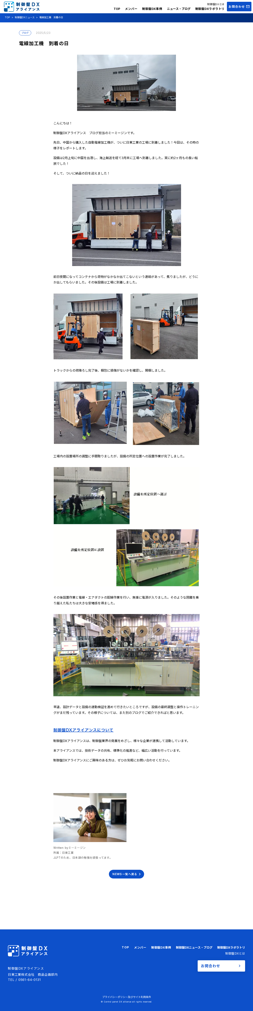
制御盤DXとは (216, 4)
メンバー (131, 9)
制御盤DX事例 (152, 9)
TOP (117, 9)
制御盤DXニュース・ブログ (194, 947)
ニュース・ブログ (179, 9)
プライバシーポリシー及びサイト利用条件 (126, 997)
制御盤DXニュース (25, 17)
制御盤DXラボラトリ (210, 9)
